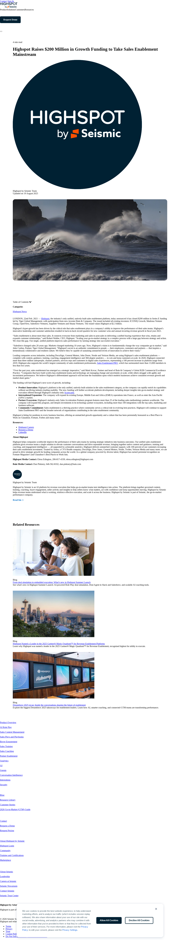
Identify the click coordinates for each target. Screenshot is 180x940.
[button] (156, 909)
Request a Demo (25, 430)
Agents (3, 770)
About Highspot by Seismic (12, 841)
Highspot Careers (26, 427)
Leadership (5, 876)
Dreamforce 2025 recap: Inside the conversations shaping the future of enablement (49, 705)
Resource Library (7, 800)
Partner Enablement (8, 756)
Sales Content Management (12, 732)
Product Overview (8, 722)
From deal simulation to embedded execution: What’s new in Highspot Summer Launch (52, 582)
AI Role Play (6, 727)
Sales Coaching (7, 751)
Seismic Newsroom (8, 886)
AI (1, 765)
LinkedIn (22, 432)
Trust (8, 931)
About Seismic (6, 871)
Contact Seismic (7, 891)
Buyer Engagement (8, 741)
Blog (2, 795)
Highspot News (20, 311)
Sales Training (6, 746)
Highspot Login (7, 846)
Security (3, 784)
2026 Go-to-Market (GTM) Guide (15, 809)
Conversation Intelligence (11, 775)
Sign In (10, 1)
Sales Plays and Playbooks (12, 737)
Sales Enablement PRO (107, 363)
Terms (8, 926)
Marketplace (5, 860)
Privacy (9, 929)
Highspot (45, 318)
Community (5, 850)
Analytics (4, 761)
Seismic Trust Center (9, 895)
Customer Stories (7, 804)
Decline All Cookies (139, 920)
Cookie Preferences (14, 934)
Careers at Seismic (8, 881)
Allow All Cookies (109, 920)
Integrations (5, 780)
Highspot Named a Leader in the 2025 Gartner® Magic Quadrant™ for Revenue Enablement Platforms (59, 643)
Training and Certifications (12, 855)
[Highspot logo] (8, 7)
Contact (3, 1)
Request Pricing (7, 830)
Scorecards (69, 392)
